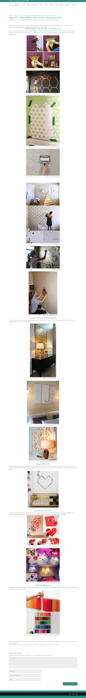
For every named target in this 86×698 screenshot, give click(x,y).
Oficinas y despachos (33, 20)
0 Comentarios (55, 20)
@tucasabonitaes (41, 644)
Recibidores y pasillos (43, 20)
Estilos (66, 4)
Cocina (46, 4)
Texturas (53, 15)
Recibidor (51, 4)
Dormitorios (34, 4)
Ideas (24, 4)
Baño (41, 4)
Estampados (26, 15)
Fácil (30, 15)
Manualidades (35, 15)
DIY (22, 15)
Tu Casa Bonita (55, 644)
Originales (45, 15)
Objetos (40, 15)
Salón (28, 4)
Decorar (19, 15)
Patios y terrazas (59, 4)
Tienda (73, 4)
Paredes (49, 15)
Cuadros (15, 15)
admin (11, 20)
